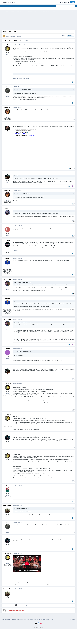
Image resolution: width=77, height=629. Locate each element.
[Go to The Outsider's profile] (7, 212)
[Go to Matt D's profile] (7, 90)
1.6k (8, 289)
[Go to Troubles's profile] (7, 176)
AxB (7, 485)
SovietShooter (7, 279)
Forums (3, 8)
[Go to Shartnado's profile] (7, 244)
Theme (33, 625)
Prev (5, 40)
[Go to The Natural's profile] (7, 111)
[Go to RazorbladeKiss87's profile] (7, 510)
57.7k (8, 117)
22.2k (8, 133)
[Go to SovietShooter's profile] (7, 283)
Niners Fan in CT (7, 124)
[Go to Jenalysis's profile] (7, 352)
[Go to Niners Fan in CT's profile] (7, 128)
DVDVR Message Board (8, 2)
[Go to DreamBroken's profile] (7, 48)
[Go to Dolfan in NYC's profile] (4, 35)
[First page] (3, 40)
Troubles (7, 173)
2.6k (8, 516)
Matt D (7, 86)
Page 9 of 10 (27, 40)
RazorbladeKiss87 (7, 506)
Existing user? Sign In (64, 2)
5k (7, 443)
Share (64, 35)
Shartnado (7, 240)
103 (8, 182)
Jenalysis (7, 348)
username (7, 225)
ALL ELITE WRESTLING (17, 36)
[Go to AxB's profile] (7, 489)
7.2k (8, 54)
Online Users (9, 8)
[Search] (74, 6)
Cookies (43, 625)
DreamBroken (7, 44)
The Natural (7, 107)
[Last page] (23, 40)
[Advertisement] (22, 22)
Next (21, 40)
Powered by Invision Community (38, 627)
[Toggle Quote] (14, 89)
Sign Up (73, 2)
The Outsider (7, 208)
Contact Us (39, 625)
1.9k (8, 235)
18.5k (8, 495)
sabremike (7, 258)
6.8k (8, 268)
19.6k (8, 96)
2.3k (8, 358)
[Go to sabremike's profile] (7, 262)
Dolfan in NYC (10, 34)
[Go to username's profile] (7, 229)
